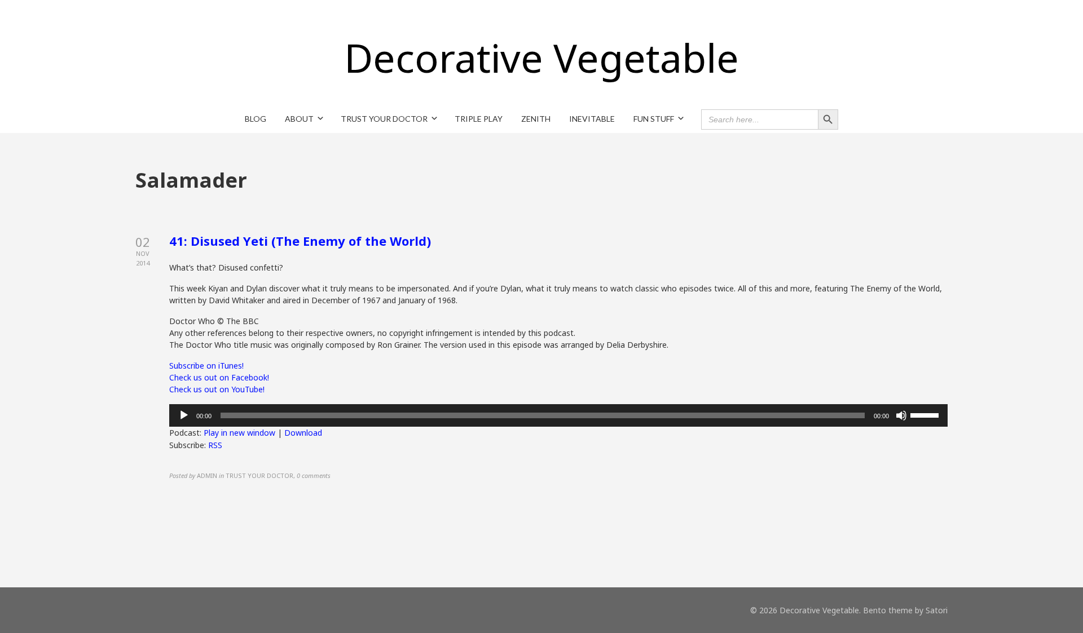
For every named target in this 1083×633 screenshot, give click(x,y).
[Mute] (901, 415)
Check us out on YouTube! (217, 389)
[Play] (184, 415)
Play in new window (239, 432)
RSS (215, 445)
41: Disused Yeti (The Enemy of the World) (300, 240)
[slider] (926, 414)
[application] (558, 415)
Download (303, 432)
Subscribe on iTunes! (206, 365)
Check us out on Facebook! (219, 377)
